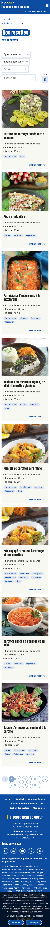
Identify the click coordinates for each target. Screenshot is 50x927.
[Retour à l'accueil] (8, 3)
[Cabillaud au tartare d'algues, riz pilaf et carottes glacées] (25, 357)
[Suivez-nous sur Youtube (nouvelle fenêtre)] (22, 851)
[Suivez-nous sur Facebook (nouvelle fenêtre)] (5, 851)
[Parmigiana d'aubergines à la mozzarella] (25, 270)
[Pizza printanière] (25, 191)
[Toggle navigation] (47, 6)
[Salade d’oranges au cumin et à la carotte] (25, 702)
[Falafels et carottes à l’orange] (25, 443)
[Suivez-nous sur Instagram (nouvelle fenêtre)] (31, 851)
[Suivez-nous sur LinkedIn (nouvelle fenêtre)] (13, 851)
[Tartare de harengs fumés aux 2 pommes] (25, 109)
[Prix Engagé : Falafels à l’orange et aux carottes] (25, 526)
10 (31, 785)
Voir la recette (37, 165)
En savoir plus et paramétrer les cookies (25, 916)
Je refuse (16, 922)
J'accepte (34, 922)
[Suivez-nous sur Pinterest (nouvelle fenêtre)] (40, 851)
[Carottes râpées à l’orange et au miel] (25, 616)
